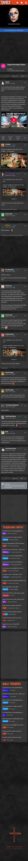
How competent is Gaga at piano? (12, 537)
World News (12, 614)
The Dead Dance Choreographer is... (13, 531)
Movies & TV (11, 620)
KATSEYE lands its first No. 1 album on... (14, 549)
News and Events (12, 533)
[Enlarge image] (14, 160)
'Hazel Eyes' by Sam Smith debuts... (12, 562)
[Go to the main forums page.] (21, 2)
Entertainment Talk (15, 558)
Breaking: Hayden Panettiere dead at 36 (14, 580)
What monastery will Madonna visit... (13, 718)
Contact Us (18, 846)
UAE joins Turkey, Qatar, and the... (12, 611)
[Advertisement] (14, 47)
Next (22, 76)
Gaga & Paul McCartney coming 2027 (13, 599)
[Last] (26, 76)
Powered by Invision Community (14, 848)
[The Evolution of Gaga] (14, 17)
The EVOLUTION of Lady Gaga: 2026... (13, 593)
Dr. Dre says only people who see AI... (13, 568)
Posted (10, 83)
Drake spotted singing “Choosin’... (12, 605)
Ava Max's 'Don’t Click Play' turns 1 (12, 574)
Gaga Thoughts (20, 70)
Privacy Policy (10, 846)
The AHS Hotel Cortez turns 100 (11, 618)
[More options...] (25, 83)
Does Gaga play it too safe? (10, 587)
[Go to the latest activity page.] (17, 2)
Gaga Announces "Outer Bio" (10, 624)
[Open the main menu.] (26, 2)
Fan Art (12, 595)
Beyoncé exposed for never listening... (13, 543)
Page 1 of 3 (15, 76)
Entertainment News (13, 546)
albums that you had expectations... (13, 555)
